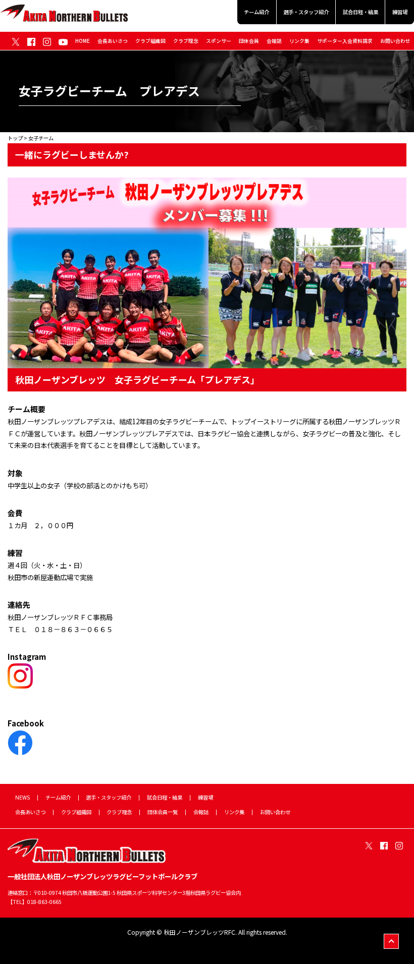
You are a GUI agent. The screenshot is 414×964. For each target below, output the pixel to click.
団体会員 (249, 40)
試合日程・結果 (360, 12)
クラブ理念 (185, 40)
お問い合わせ (395, 40)
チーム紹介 (256, 12)
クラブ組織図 (150, 40)
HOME (82, 40)
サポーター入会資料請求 (345, 40)
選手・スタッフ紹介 (306, 12)
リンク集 (299, 40)
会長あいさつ (112, 40)
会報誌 (274, 40)
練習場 (399, 12)
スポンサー (218, 40)
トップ (15, 138)
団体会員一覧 (162, 812)
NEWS (22, 797)
